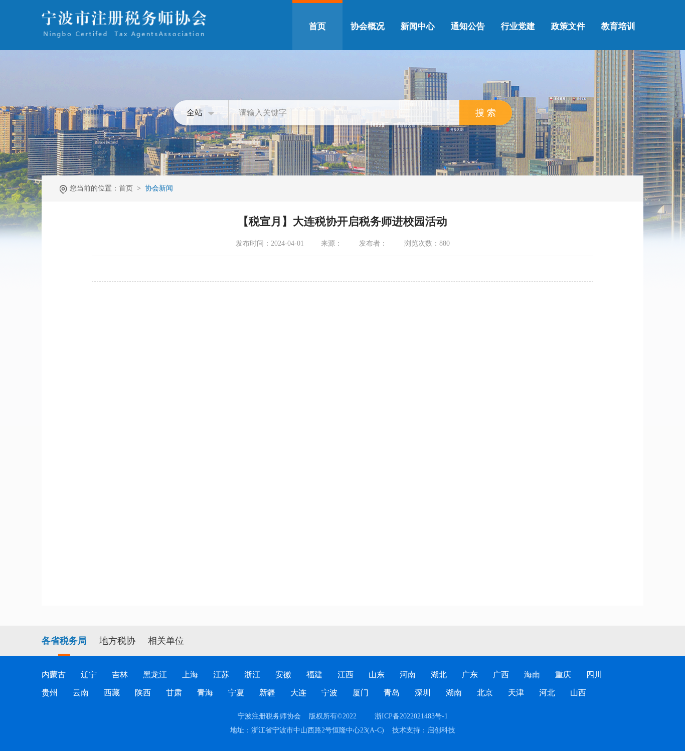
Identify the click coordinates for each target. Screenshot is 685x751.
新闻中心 (418, 26)
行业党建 (518, 26)
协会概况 (368, 26)
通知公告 (468, 26)
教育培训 (618, 26)
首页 (317, 26)
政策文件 (568, 26)
